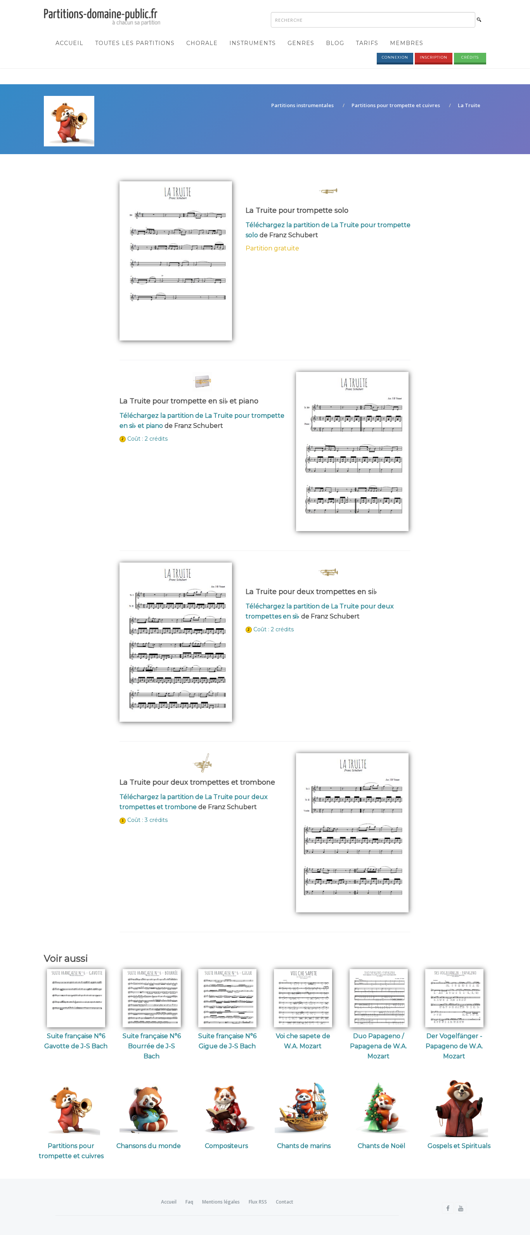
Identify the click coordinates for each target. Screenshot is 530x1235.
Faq (189, 1202)
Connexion (395, 57)
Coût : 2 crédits (147, 438)
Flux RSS (258, 1202)
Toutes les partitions (135, 43)
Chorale (202, 43)
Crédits (470, 57)
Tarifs (367, 43)
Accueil (69, 43)
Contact (284, 1202)
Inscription (433, 57)
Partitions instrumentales (302, 105)
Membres (406, 43)
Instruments (252, 43)
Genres (301, 43)
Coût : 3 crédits (147, 819)
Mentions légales (221, 1202)
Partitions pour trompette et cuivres (396, 105)
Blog (335, 43)
